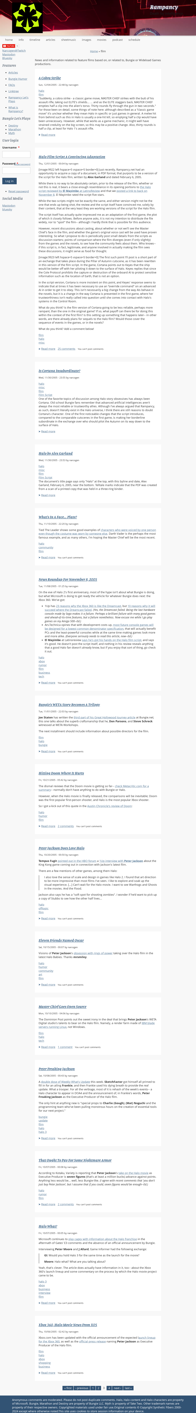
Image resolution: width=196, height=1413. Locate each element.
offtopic (44, 908)
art (40, 974)
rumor (43, 665)
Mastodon (8, 54)
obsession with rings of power (93, 953)
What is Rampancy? (15, 109)
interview (44, 1293)
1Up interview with (121, 861)
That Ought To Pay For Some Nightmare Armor (75, 1160)
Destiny (13, 125)
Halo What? (48, 1226)
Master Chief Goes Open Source (62, 1006)
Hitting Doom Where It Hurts (61, 773)
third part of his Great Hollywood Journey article (104, 717)
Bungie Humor (17, 79)
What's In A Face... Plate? (58, 517)
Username (11, 147)
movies (101, 40)
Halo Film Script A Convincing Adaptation (72, 156)
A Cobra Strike (50, 78)
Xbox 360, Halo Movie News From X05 (68, 1324)
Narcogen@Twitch (14, 50)
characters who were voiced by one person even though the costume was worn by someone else (97, 532)
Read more (48, 135)
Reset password (18, 191)
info (21, 40)
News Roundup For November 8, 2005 (68, 579)
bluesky (7, 209)
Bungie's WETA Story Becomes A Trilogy (69, 704)
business (44, 672)
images (86, 40)
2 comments (66, 826)
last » (128, 1388)
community (46, 547)
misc (42, 342)
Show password (22, 164)
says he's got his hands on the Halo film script (111, 640)
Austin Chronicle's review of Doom (109, 806)
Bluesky (7, 58)
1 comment (65, 1047)
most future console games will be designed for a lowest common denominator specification (99, 626)
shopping (45, 1363)
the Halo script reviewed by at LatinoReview (95, 189)
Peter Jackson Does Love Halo (61, 848)
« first (68, 1388)
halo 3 (43, 1132)
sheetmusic (68, 40)
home (9, 40)
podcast (117, 40)
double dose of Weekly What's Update (65, 1082)
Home (94, 51)
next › (117, 1388)
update (43, 1120)
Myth (11, 133)
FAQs (11, 85)
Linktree (13, 91)
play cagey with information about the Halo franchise (102, 1239)
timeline (35, 40)
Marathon (14, 129)
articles (50, 40)
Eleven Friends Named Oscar (61, 940)
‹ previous (81, 1388)
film (41, 94)
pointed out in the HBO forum (77, 861)
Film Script (45, 395)
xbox (42, 661)
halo (41, 91)
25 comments (66, 349)
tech (41, 676)
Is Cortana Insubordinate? (59, 370)
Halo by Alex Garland (56, 453)
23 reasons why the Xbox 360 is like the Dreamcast (88, 606)
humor (43, 816)
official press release (92, 1341)
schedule (134, 40)
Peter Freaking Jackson (57, 1068)
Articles (13, 72)
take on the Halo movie (133, 1173)
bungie (43, 745)
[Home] (27, 17)
